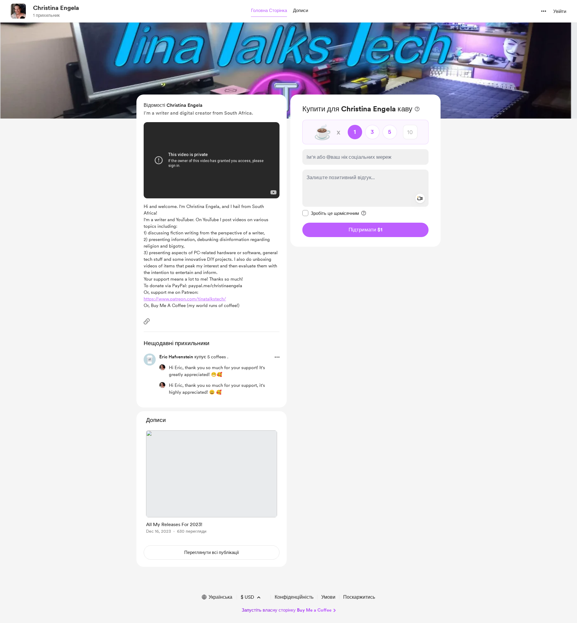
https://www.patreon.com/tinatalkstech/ (185, 299)
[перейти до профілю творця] (18, 11)
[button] (269, 11)
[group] (211, 483)
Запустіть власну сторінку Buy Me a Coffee (286, 610)
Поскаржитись (359, 597)
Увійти (559, 11)
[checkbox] (330, 213)
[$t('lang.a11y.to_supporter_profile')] (162, 367)
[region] (365, 171)
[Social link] (147, 321)
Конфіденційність (294, 597)
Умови (328, 597)
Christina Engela (56, 7)
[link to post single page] (211, 483)
